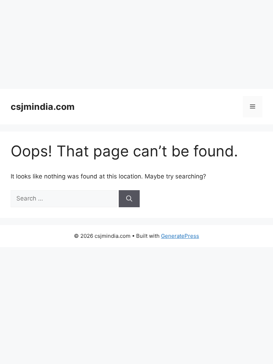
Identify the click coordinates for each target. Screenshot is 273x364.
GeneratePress (180, 235)
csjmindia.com (43, 106)
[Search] (129, 198)
